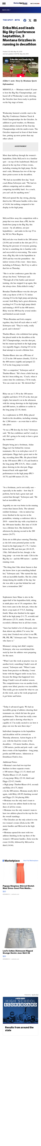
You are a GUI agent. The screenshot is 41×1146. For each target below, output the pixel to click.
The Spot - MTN (11, 20)
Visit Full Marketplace (30, 860)
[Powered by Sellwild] (35, 995)
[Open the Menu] (4, 3)
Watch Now (34, 3)
